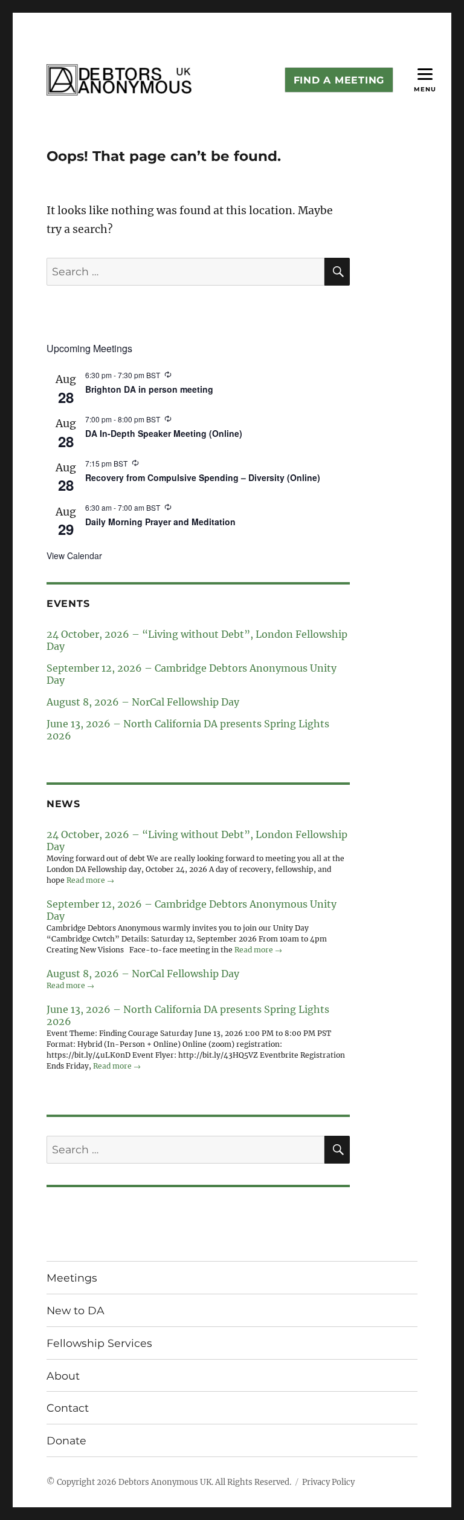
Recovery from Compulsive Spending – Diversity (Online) (202, 477)
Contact (68, 1407)
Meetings (72, 1277)
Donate (66, 1440)
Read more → (90, 880)
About (63, 1375)
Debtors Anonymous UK (164, 1482)
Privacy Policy (328, 1482)
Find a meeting (339, 80)
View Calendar (74, 555)
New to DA (76, 1310)
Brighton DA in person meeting (149, 389)
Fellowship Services (99, 1343)
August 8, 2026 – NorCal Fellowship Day (143, 702)
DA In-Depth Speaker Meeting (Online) (163, 433)
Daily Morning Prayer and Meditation (160, 522)
